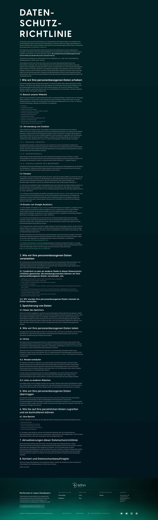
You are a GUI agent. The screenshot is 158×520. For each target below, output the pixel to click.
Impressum (80, 513)
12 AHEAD (42, 513)
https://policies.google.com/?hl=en (39, 245)
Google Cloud (69, 346)
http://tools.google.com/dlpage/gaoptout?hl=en (34, 240)
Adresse (123, 492)
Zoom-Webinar (62, 354)
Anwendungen (62, 495)
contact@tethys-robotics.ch (38, 47)
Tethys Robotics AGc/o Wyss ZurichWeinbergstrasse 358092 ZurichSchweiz (125, 498)
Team (80, 498)
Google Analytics (43, 207)
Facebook (76, 193)
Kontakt (101, 495)
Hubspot (62, 193)
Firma (80, 495)
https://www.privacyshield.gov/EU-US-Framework (35, 248)
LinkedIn (67, 193)
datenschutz (67, 513)
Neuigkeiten (61, 498)
